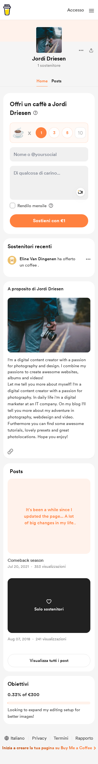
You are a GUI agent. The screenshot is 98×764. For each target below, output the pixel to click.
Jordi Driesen (49, 58)
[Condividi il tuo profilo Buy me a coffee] (91, 50)
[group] (49, 527)
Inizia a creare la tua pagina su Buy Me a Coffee (47, 747)
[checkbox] (28, 205)
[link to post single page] (49, 525)
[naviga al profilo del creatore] (49, 40)
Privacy (39, 738)
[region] (49, 163)
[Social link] (10, 451)
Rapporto (84, 738)
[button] (91, 10)
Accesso (75, 10)
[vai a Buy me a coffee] (7, 9)
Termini (61, 738)
